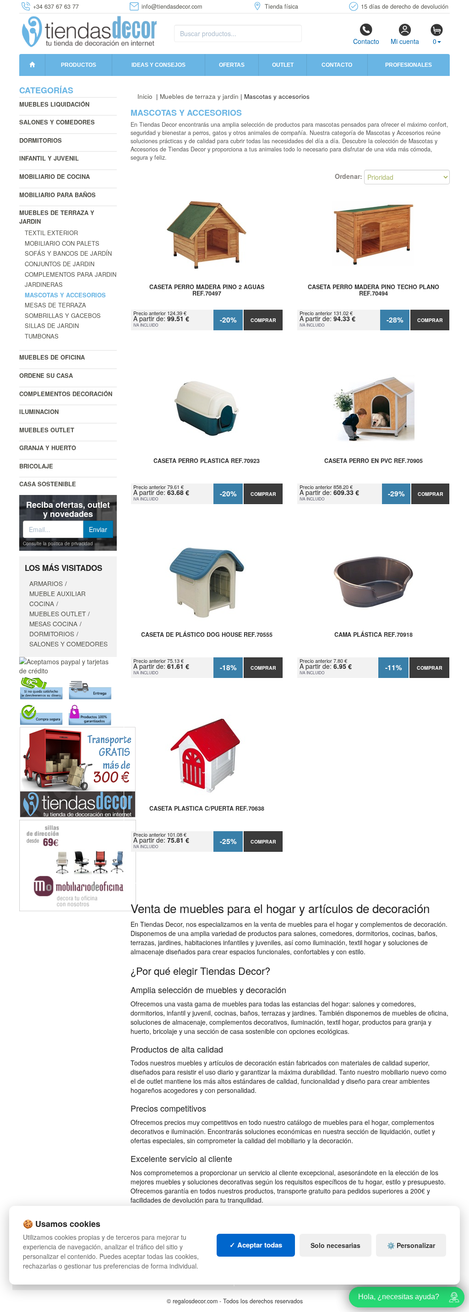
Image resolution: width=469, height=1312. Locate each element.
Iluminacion (39, 411)
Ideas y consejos (158, 65)
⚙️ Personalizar (411, 1245)
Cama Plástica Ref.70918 (373, 635)
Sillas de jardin (52, 325)
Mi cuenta (405, 41)
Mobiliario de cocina (54, 176)
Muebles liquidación (54, 104)
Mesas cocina (53, 623)
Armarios (46, 583)
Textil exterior (51, 232)
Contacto (366, 41)
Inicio (145, 96)
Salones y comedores (57, 122)
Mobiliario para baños (57, 194)
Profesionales (408, 65)
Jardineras (44, 284)
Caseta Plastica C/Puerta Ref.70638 (206, 808)
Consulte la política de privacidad (58, 543)
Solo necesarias (335, 1245)
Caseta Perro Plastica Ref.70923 (206, 461)
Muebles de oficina (52, 357)
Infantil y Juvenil (49, 158)
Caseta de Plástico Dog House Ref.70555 (207, 635)
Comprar (263, 320)
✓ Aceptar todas (255, 1245)
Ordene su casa (46, 375)
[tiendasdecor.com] (90, 30)
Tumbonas (42, 336)
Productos (78, 65)
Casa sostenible (47, 483)
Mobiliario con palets (62, 243)
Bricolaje (36, 466)
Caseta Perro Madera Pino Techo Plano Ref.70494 (373, 290)
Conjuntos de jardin (59, 263)
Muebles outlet (46, 429)
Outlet (283, 65)
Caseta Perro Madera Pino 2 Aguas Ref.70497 (206, 290)
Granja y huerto (47, 447)
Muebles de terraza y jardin (56, 217)
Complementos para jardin (70, 274)
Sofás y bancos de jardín (68, 253)
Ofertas (232, 65)
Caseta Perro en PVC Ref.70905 (373, 461)
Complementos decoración (65, 393)
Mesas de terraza (55, 305)
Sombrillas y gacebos (63, 315)
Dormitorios (40, 140)
